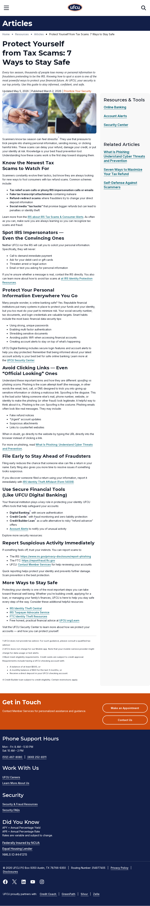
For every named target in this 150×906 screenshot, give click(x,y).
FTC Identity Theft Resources (28, 616)
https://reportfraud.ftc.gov (38, 560)
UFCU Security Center (20, 360)
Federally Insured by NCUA (21, 843)
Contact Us (125, 720)
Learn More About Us (15, 783)
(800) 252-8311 (36, 757)
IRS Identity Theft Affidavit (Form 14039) (48, 481)
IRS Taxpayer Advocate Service (29, 612)
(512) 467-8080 (13, 757)
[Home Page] (75, 8)
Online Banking (115, 107)
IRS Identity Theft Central (26, 608)
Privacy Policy (119, 867)
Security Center (116, 125)
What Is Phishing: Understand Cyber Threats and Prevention (124, 156)
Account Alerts (19, 528)
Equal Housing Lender (17, 848)
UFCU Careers (11, 777)
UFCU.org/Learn (69, 620)
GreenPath (68, 894)
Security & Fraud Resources (20, 804)
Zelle (96, 894)
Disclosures (10, 871)
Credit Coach (48, 894)
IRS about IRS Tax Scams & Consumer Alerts (55, 216)
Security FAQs (11, 810)
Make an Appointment (129, 709)
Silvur (85, 894)
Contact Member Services (34, 564)
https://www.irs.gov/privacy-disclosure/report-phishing (55, 556)
